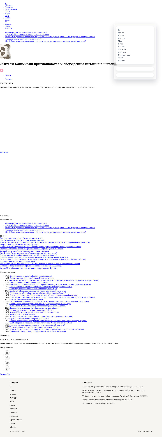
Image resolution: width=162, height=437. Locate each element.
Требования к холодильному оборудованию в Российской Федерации (37, 331)
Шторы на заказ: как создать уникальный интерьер (103, 400)
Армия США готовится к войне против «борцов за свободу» (34, 312)
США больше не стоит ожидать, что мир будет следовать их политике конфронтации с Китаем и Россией (43, 259)
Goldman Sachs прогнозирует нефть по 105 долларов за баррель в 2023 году (30, 266)
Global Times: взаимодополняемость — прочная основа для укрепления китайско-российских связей (45, 41)
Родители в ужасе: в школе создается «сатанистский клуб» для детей (37, 325)
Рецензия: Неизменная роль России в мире (17, 262)
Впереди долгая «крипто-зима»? (22, 314)
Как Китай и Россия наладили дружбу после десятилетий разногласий (28, 253)
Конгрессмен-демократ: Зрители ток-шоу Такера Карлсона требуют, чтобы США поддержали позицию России (50, 37)
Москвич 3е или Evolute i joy (94, 403)
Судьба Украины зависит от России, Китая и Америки (27, 35)
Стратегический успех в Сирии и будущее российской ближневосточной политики (34, 257)
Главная (8, 75)
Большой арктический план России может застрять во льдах (24, 251)
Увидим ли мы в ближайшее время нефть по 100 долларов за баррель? (28, 255)
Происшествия (11, 9)
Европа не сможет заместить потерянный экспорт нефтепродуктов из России (31, 249)
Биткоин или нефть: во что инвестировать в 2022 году (31, 310)
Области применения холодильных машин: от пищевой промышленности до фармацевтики (46, 329)
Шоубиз (8, 26)
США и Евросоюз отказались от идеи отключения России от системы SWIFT (40, 323)
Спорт (7, 11)
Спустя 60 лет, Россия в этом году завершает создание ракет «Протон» (28, 268)
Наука (7, 14)
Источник (4, 152)
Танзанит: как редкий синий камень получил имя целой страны (35, 327)
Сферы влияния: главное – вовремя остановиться (29, 319)
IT (6, 22)
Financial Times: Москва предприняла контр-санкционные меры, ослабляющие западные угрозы (48, 321)
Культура (8, 24)
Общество (9, 5)
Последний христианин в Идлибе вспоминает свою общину (33, 308)
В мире (8, 18)
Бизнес (7, 20)
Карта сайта (5, 374)
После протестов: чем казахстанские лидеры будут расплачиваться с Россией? (41, 316)
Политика (9, 7)
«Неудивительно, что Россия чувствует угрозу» (24, 39)
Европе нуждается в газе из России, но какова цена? (26, 32)
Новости (8, 28)
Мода (7, 16)
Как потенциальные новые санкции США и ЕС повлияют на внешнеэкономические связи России (40, 264)
